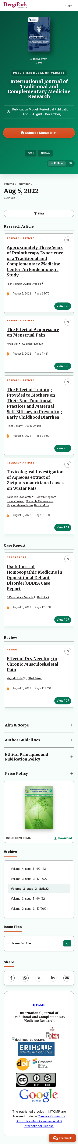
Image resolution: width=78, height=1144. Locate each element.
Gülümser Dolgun (32, 343)
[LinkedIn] (53, 978)
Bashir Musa (41, 505)
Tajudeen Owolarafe (19, 497)
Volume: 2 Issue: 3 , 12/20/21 (29, 909)
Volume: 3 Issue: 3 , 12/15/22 (29, 879)
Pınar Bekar (14, 425)
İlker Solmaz (14, 283)
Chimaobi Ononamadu (39, 501)
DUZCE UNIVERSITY (49, 72)
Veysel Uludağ (15, 678)
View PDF (63, 305)
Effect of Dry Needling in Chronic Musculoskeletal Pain (32, 664)
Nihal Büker (35, 678)
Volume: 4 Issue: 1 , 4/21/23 (28, 869)
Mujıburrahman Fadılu (20, 505)
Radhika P (43, 597)
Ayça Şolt (12, 343)
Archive (10, 851)
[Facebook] (11, 978)
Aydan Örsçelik (32, 283)
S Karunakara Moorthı (20, 597)
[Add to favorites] (67, 240)
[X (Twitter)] (39, 978)
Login (69, 5)
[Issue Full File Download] (67, 943)
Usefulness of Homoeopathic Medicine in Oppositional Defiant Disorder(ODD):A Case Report (34, 577)
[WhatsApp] (25, 978)
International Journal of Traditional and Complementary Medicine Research (39, 89)
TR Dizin (46, 153)
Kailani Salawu (15, 501)
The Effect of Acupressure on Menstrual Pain (33, 332)
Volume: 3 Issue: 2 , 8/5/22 (30, 889)
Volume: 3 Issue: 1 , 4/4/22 (28, 898)
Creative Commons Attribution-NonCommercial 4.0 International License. (40, 1121)
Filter (41, 213)
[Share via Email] (66, 978)
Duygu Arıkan (33, 425)
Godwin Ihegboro (45, 497)
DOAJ (30, 153)
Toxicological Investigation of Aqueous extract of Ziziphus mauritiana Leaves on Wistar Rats (35, 480)
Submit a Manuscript (41, 133)
